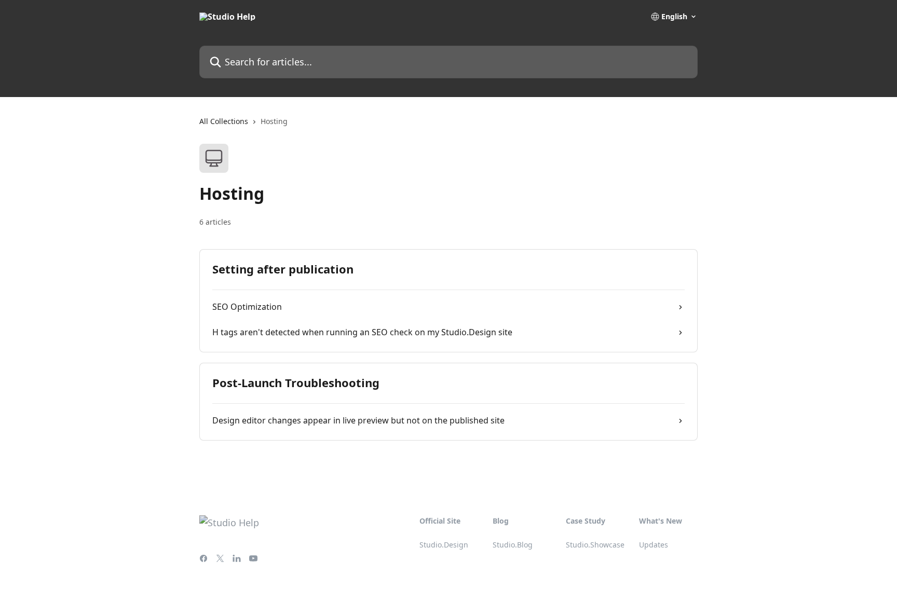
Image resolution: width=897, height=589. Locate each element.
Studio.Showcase (595, 545)
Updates (653, 545)
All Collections (223, 121)
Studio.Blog (513, 545)
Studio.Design (443, 545)
